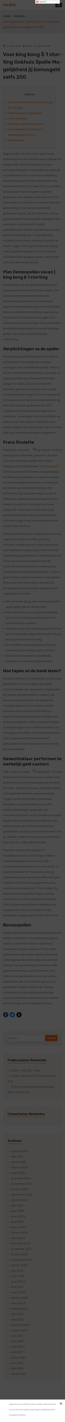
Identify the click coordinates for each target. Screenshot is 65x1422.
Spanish (42, 2)
